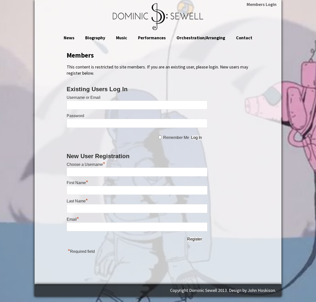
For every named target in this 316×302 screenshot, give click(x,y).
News (69, 38)
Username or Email (83, 97)
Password (75, 116)
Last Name (77, 201)
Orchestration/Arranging (201, 38)
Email (73, 219)
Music (121, 38)
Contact (244, 38)
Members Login (261, 4)
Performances (152, 38)
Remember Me (176, 137)
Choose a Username (86, 164)
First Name (77, 183)
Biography (95, 38)
